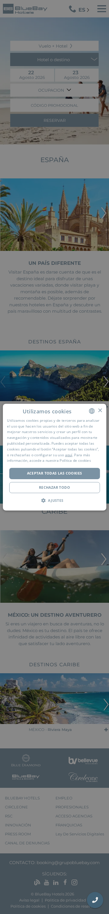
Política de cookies (75, 460)
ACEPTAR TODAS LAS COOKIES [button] (54, 473)
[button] (54, 500)
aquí (68, 455)
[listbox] (92, 411)
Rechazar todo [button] (54, 487)
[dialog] (54, 456)
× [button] (100, 410)
